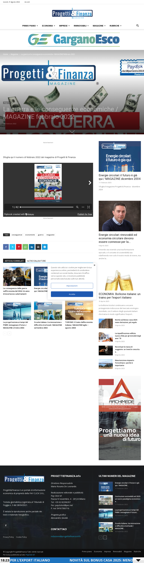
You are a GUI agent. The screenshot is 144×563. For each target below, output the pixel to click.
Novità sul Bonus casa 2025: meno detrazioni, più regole (88, 560)
